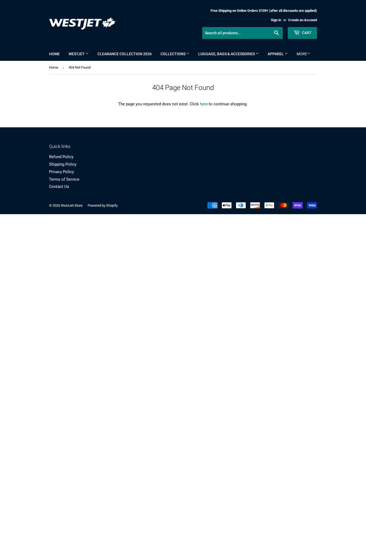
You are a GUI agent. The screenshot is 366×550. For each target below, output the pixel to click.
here (204, 104)
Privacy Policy (61, 171)
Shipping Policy (62, 164)
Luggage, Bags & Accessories (227, 54)
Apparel (276, 54)
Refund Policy (61, 156)
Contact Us (59, 186)
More (302, 54)
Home (54, 54)
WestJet (77, 54)
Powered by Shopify (103, 205)
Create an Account (302, 20)
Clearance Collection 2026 (125, 54)
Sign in (276, 20)
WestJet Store (72, 205)
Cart (306, 33)
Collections (173, 54)
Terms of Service (64, 179)
